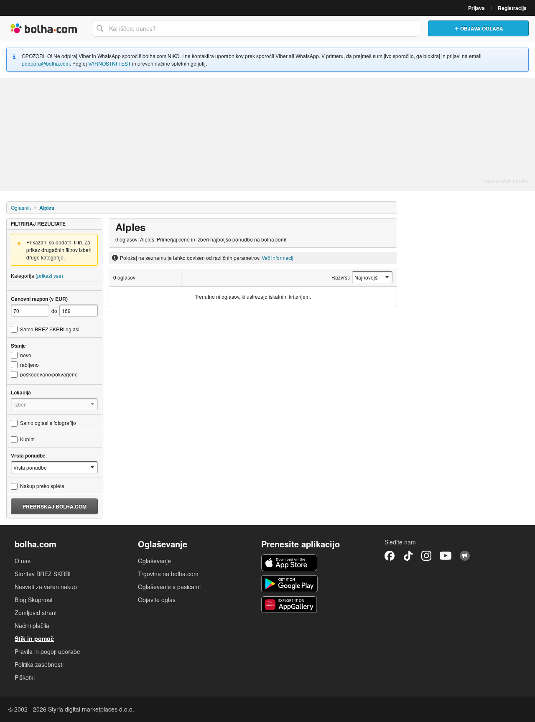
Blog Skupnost (34, 599)
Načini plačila (32, 625)
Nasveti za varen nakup (46, 586)
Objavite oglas (157, 599)
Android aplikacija (289, 583)
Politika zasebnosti (39, 664)
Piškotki (25, 677)
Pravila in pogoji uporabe (47, 651)
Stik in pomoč (34, 638)
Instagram (426, 556)
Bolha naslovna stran (44, 28)
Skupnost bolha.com (465, 556)
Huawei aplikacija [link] (289, 604)
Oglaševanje (154, 561)
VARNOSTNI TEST (109, 63)
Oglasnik (21, 207)
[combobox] (256, 28)
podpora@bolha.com (46, 63)
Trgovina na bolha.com (168, 573)
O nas (23, 561)
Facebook (390, 556)
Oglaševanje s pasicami (169, 586)
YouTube (445, 556)
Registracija (512, 8)
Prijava (476, 8)
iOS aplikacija (289, 562)
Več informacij (277, 257)
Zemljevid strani (35, 612)
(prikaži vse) (49, 275)
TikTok (408, 556)
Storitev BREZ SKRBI (43, 573)
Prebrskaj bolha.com (55, 506)
